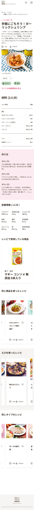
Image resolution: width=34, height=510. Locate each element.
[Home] (9, 3)
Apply (26, 3)
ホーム (3, 12)
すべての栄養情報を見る (11, 88)
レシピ (9, 12)
